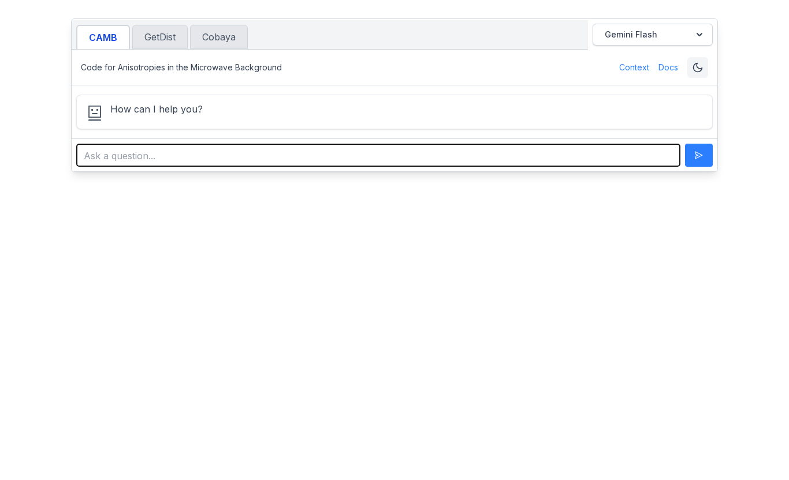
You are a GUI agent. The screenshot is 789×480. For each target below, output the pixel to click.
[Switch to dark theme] (697, 67)
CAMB (103, 37)
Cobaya (219, 37)
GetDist (160, 37)
